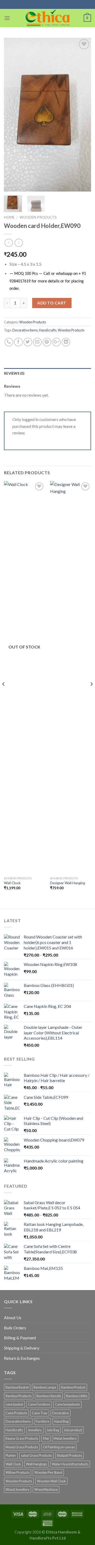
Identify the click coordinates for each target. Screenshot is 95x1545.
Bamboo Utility (77, 1396)
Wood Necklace (46, 1489)
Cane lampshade (67, 1404)
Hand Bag (61, 1421)
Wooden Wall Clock (51, 1481)
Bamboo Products (19, 1396)
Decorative (60, 1413)
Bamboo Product (73, 1387)
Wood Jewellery (18, 1489)
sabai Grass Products (36, 1455)
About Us (12, 1317)
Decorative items (25, 330)
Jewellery (35, 1430)
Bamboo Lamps (45, 1387)
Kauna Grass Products (22, 1438)
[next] (82, 114)
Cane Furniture (39, 1404)
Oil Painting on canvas (59, 1447)
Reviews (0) (14, 373)
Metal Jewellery (65, 1438)
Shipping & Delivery (21, 1347)
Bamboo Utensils (48, 1396)
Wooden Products (38, 217)
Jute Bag (53, 1430)
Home (9, 217)
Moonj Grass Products (22, 1447)
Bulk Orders (15, 1327)
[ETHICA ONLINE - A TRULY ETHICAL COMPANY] (47, 18)
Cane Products (16, 1413)
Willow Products (18, 1472)
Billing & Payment (20, 1337)
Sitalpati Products (69, 1455)
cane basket (14, 1404)
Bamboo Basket (17, 1387)
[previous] (12, 114)
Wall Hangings (36, 1464)
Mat (46, 1438)
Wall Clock (12, 883)
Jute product (73, 1430)
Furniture (42, 1421)
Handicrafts (47, 330)
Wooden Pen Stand (48, 1472)
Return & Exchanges (22, 1358)
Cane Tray (40, 1413)
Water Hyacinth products (70, 1464)
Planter (11, 1455)
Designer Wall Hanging (67, 883)
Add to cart (51, 303)
